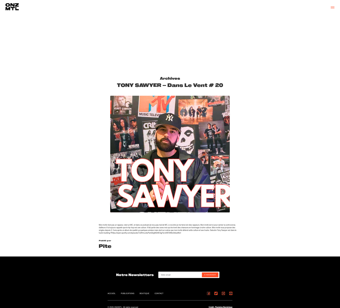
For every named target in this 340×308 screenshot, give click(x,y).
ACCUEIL (112, 293)
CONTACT (159, 293)
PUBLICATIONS (127, 293)
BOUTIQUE (144, 293)
